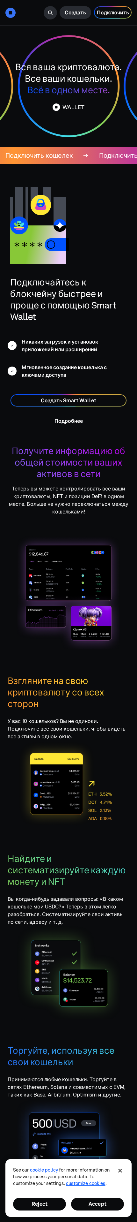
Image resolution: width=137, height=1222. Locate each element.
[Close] (120, 1170)
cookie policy (44, 1170)
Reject (39, 1204)
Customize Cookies (85, 1183)
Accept (97, 1204)
